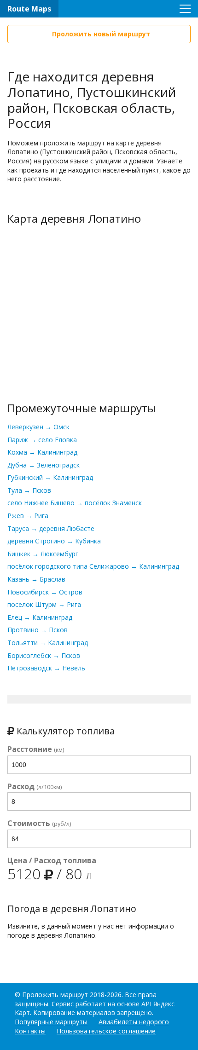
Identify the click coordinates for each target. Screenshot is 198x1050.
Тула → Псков (29, 490)
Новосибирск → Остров (44, 592)
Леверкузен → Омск (38, 426)
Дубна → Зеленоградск (43, 465)
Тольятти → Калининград (47, 642)
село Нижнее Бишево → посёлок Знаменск (74, 502)
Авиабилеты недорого (134, 1021)
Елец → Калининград (39, 617)
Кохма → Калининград (42, 452)
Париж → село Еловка (42, 439)
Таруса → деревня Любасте (50, 528)
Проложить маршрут (55, 994)
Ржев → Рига (27, 515)
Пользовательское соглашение (106, 1031)
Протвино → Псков (37, 629)
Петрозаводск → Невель (46, 667)
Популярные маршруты (51, 1021)
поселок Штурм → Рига (44, 604)
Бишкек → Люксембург (42, 553)
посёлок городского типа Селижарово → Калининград (93, 566)
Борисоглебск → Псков (43, 655)
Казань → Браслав (36, 579)
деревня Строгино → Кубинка (54, 541)
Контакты (30, 1031)
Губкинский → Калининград (50, 477)
